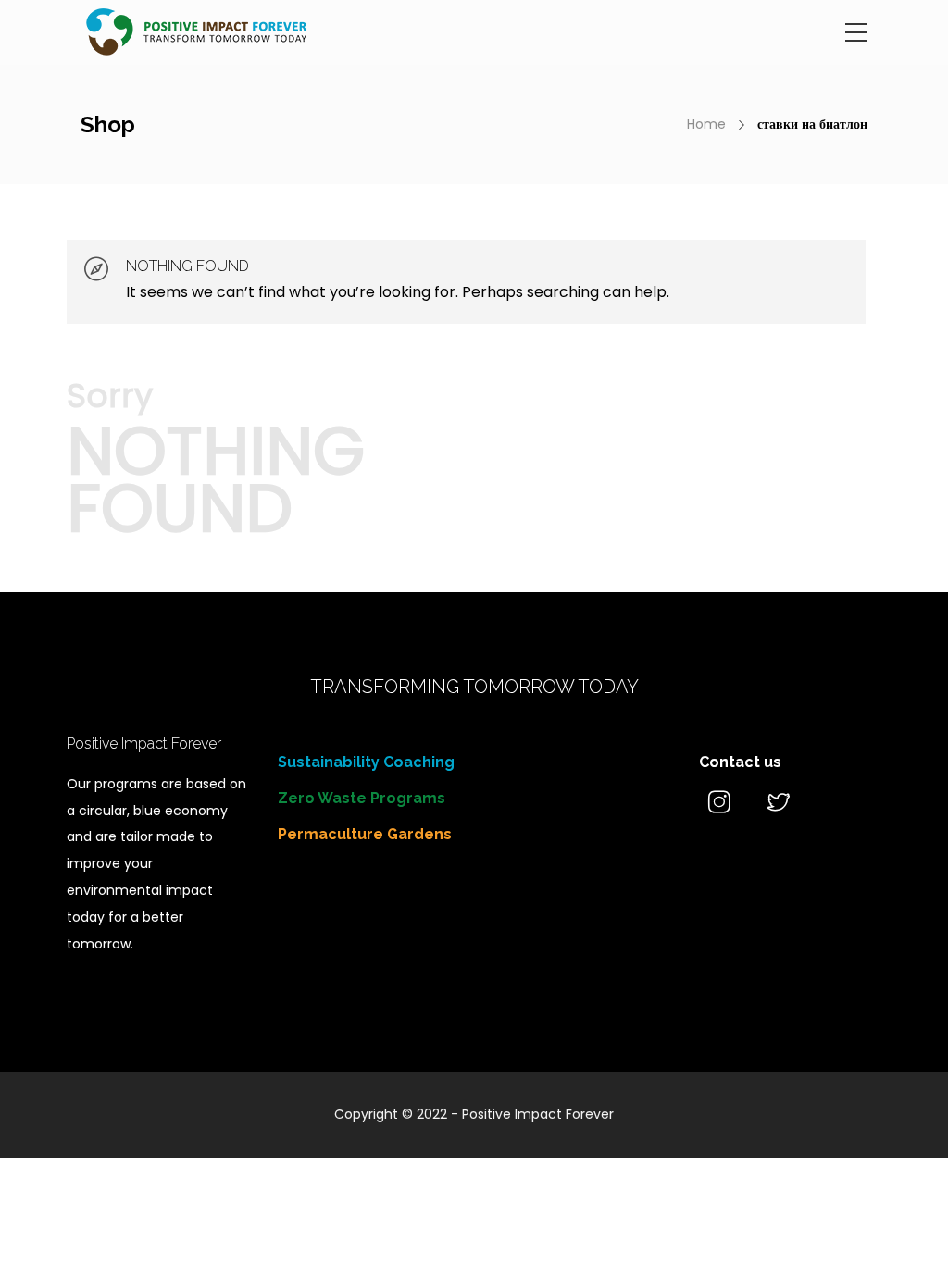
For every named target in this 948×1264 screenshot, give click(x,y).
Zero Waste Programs (361, 798)
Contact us (740, 762)
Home (706, 124)
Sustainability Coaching (366, 762)
